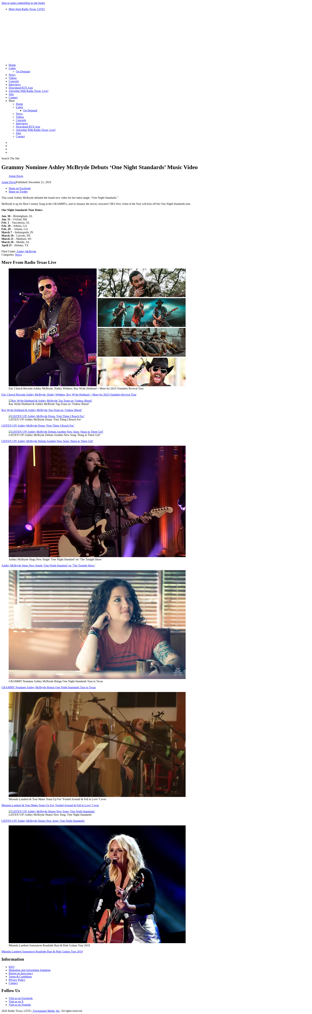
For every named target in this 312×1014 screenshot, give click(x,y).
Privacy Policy (17, 979)
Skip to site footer (35, 3)
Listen (12, 68)
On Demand (23, 71)
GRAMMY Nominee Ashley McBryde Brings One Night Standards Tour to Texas (48, 687)
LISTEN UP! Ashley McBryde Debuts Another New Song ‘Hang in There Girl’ (47, 441)
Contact (13, 97)
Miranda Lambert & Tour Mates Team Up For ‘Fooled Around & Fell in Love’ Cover (50, 805)
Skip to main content (13, 3)
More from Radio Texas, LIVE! (27, 9)
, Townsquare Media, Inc (45, 1010)
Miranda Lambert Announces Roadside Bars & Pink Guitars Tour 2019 (42, 951)
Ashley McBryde (26, 251)
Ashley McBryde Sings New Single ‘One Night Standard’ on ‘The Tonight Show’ (48, 565)
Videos (13, 78)
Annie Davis (8, 182)
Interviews (15, 84)
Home (12, 65)
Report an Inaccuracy (21, 973)
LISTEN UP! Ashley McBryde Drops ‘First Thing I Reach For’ (38, 425)
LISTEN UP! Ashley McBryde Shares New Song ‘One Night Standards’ (43, 820)
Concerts (14, 81)
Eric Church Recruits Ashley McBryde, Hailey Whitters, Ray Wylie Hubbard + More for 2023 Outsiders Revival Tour (68, 394)
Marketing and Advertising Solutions (30, 970)
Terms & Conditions (20, 976)
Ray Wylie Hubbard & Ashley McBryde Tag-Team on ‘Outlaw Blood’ (41, 410)
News (12, 74)
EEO (11, 966)
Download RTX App (21, 87)
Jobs (11, 94)
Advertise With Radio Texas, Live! (28, 90)
